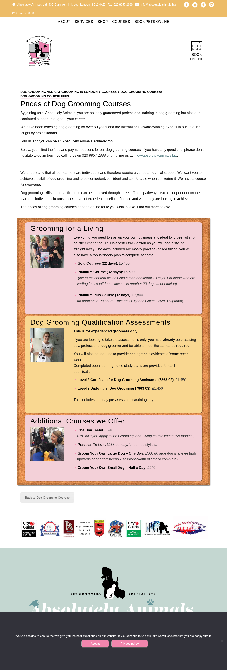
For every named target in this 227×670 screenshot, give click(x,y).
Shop (103, 22)
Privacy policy (130, 643)
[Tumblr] (203, 5)
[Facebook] (186, 5)
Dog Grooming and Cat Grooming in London (59, 91)
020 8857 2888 (123, 4)
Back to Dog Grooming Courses (47, 497)
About (64, 22)
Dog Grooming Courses (141, 91)
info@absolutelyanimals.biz (158, 4)
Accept (95, 643)
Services (84, 22)
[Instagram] (211, 5)
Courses (121, 22)
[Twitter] (195, 5)
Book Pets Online (152, 22)
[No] (221, 641)
